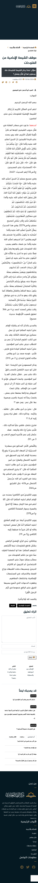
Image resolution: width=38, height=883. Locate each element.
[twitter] (28, 867)
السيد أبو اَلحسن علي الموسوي (23, 90)
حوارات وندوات (31, 845)
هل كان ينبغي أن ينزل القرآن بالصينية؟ (25, 761)
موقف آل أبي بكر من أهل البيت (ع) (27, 754)
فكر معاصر (32, 837)
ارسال (30, 657)
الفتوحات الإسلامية (24, 605)
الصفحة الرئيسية (28, 47)
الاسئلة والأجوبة (31, 829)
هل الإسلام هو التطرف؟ (30, 748)
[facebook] (33, 867)
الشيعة (13, 605)
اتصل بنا (33, 854)
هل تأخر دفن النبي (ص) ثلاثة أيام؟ (26, 741)
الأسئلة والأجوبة (15, 47)
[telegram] (22, 867)
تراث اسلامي (32, 50)
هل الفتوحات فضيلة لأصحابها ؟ (25, 729)
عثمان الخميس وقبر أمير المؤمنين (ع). (24, 699)
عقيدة (34, 833)
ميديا (34, 841)
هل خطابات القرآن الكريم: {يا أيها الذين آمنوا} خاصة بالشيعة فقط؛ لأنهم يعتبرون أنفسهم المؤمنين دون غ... (19, 714)
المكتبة (34, 850)
